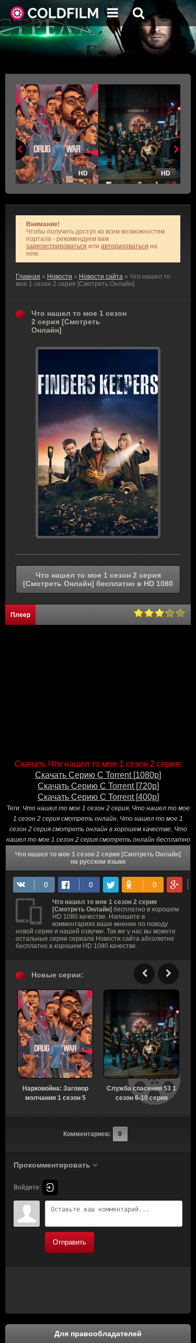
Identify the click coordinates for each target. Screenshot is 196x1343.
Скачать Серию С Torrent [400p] (98, 796)
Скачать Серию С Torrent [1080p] (98, 774)
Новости (59, 276)
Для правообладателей (98, 1333)
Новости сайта (101, 276)
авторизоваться (124, 246)
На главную (54, 13)
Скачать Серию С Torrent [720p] (98, 785)
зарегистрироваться (56, 246)
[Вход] (50, 1187)
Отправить (69, 1242)
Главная (28, 276)
